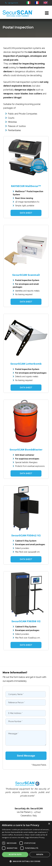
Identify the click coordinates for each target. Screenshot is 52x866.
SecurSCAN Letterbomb (26, 363)
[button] (26, 861)
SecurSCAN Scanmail (26, 275)
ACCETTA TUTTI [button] (15, 854)
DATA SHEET (26, 213)
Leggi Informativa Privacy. (35, 837)
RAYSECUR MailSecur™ (26, 186)
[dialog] (26, 843)
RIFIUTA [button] (39, 854)
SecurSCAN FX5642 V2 (26, 535)
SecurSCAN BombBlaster (26, 449)
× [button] (49, 824)
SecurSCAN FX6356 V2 (26, 621)
